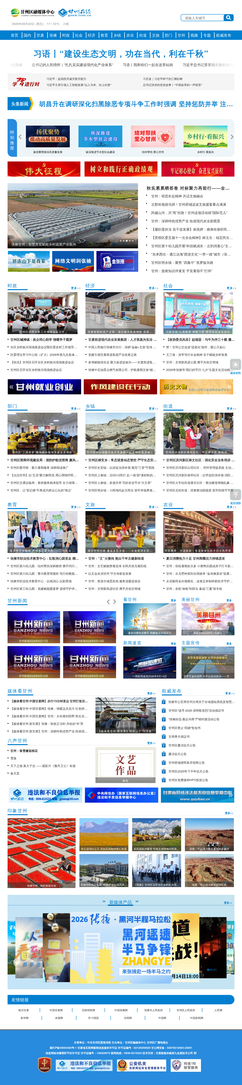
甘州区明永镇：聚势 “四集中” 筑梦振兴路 (182, 262)
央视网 (59, 1018)
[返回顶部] (235, 494)
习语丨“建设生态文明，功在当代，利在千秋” (121, 53)
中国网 (162, 1018)
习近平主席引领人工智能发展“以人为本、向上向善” (79, 84)
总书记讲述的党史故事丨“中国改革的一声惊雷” (172, 84)
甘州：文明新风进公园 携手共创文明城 (192, 362)
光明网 (128, 1018)
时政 (66, 35)
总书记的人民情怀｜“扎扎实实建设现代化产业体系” (44, 64)
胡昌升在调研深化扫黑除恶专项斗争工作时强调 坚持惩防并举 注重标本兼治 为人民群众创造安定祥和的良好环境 (136, 104)
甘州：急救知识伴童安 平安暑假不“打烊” (181, 270)
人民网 (218, 1010)
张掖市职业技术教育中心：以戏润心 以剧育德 (41, 581)
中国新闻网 (196, 1018)
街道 (143, 35)
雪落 (13, 758)
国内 (27, 35)
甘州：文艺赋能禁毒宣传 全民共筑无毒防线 (117, 566)
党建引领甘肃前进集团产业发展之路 (112, 354)
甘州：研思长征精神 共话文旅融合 (177, 195)
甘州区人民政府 (186, 1010)
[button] (230, 948)
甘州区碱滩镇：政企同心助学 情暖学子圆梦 (41, 339)
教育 (104, 35)
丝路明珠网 (88, 1010)
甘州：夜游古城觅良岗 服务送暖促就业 (114, 581)
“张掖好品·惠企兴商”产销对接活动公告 (194, 719)
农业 (130, 35)
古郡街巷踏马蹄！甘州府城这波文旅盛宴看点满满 (188, 204)
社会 (79, 35)
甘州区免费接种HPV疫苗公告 (188, 780)
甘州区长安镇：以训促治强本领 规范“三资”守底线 (121, 467)
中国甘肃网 (56, 1010)
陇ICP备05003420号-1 (63, 1047)
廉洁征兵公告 (177, 754)
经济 (91, 35)
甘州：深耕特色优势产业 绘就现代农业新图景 (185, 220)
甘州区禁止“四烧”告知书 (184, 728)
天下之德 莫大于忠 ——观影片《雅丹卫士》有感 (42, 766)
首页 (14, 35)
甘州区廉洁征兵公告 (182, 745)
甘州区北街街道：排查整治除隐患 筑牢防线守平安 (199, 490)
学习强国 (93, 1018)
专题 (207, 35)
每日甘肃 (23, 1010)
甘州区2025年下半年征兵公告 (188, 771)
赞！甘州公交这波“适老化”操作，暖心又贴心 (196, 347)
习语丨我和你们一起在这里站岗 (119, 64)
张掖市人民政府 (153, 1010)
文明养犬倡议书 (179, 736)
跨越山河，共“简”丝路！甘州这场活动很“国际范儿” (189, 212)
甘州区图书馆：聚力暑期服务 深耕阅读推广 (39, 467)
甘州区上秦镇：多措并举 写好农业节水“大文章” (119, 482)
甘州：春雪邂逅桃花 (24, 750)
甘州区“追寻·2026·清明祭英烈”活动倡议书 (196, 710)
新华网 (25, 1018)
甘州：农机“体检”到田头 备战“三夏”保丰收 (194, 588)
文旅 (156, 35)
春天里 (14, 773)
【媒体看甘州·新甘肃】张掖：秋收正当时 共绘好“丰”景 (46, 723)
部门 (168, 35)
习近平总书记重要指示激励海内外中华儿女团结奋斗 (195, 64)
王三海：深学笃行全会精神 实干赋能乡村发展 (196, 354)
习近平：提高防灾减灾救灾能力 (66, 78)
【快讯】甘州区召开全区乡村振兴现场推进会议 (42, 362)
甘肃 (40, 35)
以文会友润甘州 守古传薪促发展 (109, 573)
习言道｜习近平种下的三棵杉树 (163, 78)
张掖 (53, 35)
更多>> (76, 288)
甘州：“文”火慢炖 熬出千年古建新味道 (116, 558)
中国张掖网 (121, 1010)
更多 (173, 600)
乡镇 (117, 35)
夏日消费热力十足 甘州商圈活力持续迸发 (195, 558)
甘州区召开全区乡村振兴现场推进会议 (36, 370)
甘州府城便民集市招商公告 (186, 762)
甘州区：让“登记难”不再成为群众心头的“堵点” (41, 490)
